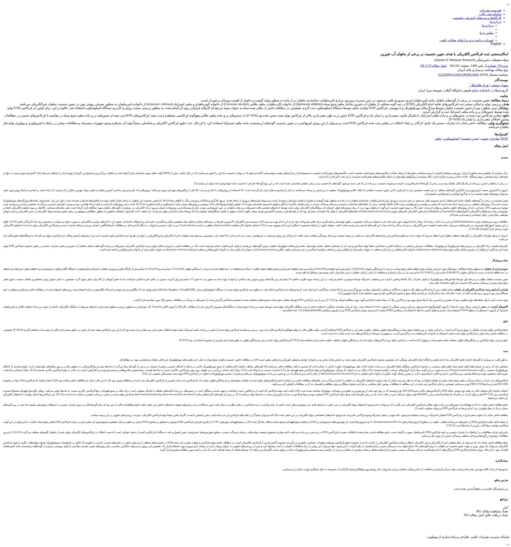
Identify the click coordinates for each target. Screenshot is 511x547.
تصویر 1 (344, 293)
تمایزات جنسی (489, 138)
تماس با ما (486, 32)
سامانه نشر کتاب (490, 14)
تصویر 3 (385, 333)
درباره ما (495, 21)
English (496, 43)
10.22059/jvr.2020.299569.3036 (458, 74)
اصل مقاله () (433, 65)
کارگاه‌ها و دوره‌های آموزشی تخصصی (476, 18)
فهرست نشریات (490, 10)
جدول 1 (464, 329)
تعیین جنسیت (469, 138)
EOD (504, 138)
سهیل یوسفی (499, 85)
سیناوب (432, 536)
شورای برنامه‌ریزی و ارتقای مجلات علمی (466, 40)
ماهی (437, 138)
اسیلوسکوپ (451, 138)
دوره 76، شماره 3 (496, 65)
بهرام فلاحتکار (479, 85)
